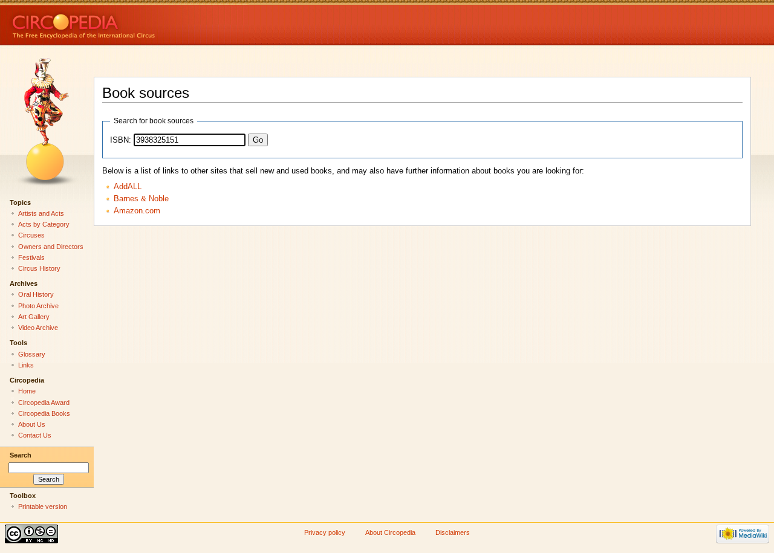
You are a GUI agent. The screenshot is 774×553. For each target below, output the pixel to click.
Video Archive (38, 327)
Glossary (31, 354)
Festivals (31, 257)
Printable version (42, 506)
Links (26, 365)
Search (20, 455)
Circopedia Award (44, 402)
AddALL (127, 187)
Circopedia (124, 22)
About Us (31, 424)
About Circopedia (390, 532)
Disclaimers (452, 532)
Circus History (39, 268)
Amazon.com (137, 211)
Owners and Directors (50, 246)
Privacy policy (324, 532)
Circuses (31, 235)
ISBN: (120, 140)
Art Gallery (34, 316)
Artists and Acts (41, 213)
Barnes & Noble (141, 199)
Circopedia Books (44, 413)
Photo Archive (38, 305)
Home (27, 391)
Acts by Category (44, 224)
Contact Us (34, 435)
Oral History (36, 294)
